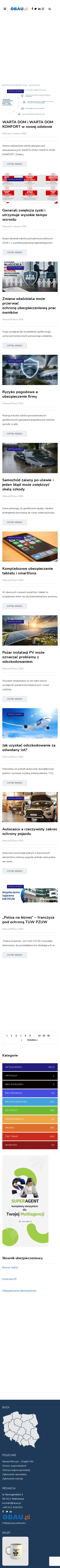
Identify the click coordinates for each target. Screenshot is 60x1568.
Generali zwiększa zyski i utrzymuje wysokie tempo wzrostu (24, 215)
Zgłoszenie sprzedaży (14, 1474)
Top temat (30, 1136)
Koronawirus (30, 1119)
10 (39, 1035)
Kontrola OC (9, 1279)
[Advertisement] (30, 50)
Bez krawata (30, 1093)
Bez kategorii (30, 1084)
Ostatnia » (32, 1040)
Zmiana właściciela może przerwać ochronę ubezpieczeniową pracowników (29, 305)
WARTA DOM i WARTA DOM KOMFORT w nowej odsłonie (27, 124)
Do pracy (30, 1110)
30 (48, 1035)
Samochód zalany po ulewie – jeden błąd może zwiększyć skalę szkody (28, 485)
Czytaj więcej (14, 164)
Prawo (30, 1127)
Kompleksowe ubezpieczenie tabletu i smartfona (27, 571)
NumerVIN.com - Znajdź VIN (17, 1461)
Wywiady (30, 1145)
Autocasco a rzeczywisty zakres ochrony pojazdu (29, 831)
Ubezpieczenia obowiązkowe (19, 1290)
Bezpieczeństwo (30, 1102)
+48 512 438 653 (12, 1507)
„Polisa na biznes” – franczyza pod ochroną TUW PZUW (28, 919)
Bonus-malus (10, 1267)
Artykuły (30, 1075)
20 (44, 1035)
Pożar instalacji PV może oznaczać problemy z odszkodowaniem (23, 657)
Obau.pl (6, 133)
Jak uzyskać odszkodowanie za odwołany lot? (28, 747)
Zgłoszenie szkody (12, 1478)
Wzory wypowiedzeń (14, 1465)
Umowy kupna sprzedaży (16, 1469)
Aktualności (15, 91)
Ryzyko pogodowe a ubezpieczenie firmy (20, 394)
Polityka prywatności (14, 1522)
